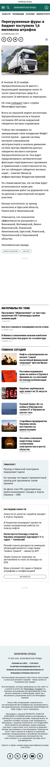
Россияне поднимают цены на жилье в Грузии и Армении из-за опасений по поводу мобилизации (33, 375)
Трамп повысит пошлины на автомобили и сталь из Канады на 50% (23, 559)
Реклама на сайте (19, 663)
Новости (6, 14)
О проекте (33, 663)
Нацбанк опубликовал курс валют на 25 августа (33, 390)
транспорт (26, 251)
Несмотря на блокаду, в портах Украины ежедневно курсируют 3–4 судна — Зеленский (24, 537)
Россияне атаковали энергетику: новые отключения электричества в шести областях (32, 444)
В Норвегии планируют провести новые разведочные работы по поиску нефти (22, 525)
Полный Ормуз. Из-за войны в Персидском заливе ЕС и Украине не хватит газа (32, 408)
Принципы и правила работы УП (25, 673)
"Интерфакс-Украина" (33, 689)
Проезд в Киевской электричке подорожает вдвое (21, 470)
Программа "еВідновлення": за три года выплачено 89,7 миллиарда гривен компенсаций (23, 315)
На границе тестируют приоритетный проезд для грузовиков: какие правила (25, 480)
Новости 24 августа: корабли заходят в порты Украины (25, 515)
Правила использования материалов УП (25, 670)
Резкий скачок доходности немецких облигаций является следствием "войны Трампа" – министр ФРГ (24, 548)
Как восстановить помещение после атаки (25, 326)
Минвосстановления (10, 251)
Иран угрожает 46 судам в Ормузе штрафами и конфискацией (23, 569)
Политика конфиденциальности (25, 667)
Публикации (18, 14)
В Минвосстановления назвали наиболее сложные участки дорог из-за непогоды (24, 337)
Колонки (30, 14)
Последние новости (15, 509)
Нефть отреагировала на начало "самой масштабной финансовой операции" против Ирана (33, 358)
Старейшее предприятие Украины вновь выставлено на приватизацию (33, 425)
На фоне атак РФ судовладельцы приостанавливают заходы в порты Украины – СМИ (24, 492)
